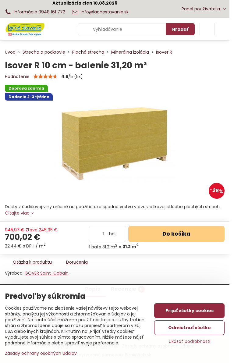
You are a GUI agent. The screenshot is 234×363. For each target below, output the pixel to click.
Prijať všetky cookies (189, 311)
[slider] (45, 76)
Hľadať (180, 29)
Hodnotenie (17, 76)
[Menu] (222, 29)
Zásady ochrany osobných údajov (41, 353)
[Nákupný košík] (207, 29)
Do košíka (176, 233)
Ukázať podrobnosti (189, 341)
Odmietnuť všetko (189, 328)
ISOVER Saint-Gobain (47, 273)
